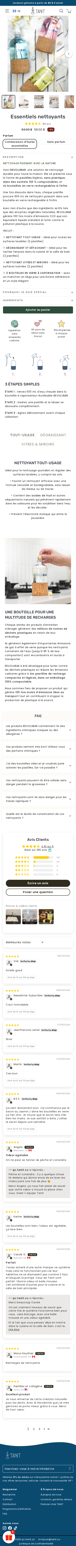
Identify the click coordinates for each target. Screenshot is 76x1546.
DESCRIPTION (13, 157)
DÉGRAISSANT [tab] (53, 435)
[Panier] (69, 11)
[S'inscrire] (70, 1468)
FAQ (5, 1513)
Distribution (9, 1504)
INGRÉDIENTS (13, 300)
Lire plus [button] (14, 1329)
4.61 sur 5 (47, 846)
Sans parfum (56, 142)
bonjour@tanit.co (49, 1539)
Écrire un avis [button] (38, 883)
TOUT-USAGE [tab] (22, 435)
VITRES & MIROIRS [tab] (38, 444)
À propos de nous (51, 1494)
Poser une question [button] (38, 892)
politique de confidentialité (36, 1543)
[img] (12, 956)
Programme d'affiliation (17, 1508)
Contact (8, 1499)
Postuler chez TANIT (52, 1504)
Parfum (8, 135)
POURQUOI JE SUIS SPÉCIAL (25, 292)
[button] (33, 123)
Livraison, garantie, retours (56, 1499)
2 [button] (34, 1429)
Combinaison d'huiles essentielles (20, 144)
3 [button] (39, 1429)
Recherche (9, 1494)
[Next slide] (68, 53)
